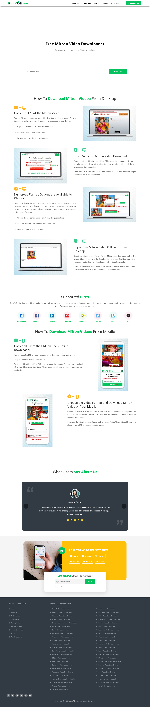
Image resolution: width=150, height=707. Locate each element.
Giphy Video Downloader (107, 637)
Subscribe (90, 582)
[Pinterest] (17, 695)
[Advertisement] (66, 15)
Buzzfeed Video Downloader (108, 612)
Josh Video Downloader (107, 647)
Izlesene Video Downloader (62, 647)
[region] (75, 60)
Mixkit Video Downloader (107, 658)
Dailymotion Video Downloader (109, 619)
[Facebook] (8, 695)
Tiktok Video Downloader (107, 675)
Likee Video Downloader (107, 651)
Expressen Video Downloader (109, 630)
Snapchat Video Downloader (62, 672)
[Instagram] (26, 695)
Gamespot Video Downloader (63, 637)
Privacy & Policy (16, 623)
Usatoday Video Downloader (108, 682)
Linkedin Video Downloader (62, 654)
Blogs (105, 3)
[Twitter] (12, 695)
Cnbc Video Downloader (107, 616)
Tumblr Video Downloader (107, 679)
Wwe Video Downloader (107, 686)
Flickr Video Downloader (107, 633)
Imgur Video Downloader (61, 644)
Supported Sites (17, 626)
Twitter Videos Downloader (62, 682)
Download (117, 71)
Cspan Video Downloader (61, 619)
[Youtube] (30, 695)
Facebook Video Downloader (62, 633)
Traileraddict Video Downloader (63, 679)
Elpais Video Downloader (61, 626)
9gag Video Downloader (61, 609)
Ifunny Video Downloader (61, 640)
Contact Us (134, 3)
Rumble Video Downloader (61, 668)
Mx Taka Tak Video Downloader (109, 661)
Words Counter (16, 637)
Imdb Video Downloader (107, 640)
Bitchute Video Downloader (62, 612)
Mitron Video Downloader (61, 658)
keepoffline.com (74, 701)
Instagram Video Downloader (109, 644)
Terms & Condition (17, 630)
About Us (75, 3)
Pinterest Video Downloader (62, 665)
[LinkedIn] (21, 695)
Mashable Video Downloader (108, 654)
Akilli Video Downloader (106, 609)
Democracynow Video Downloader (64, 623)
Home (13, 609)
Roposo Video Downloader (108, 665)
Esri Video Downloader (60, 630)
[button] (25, 506)
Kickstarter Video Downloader (63, 651)
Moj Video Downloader (60, 661)
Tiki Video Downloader (60, 675)
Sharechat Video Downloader (109, 668)
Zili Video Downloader (60, 689)
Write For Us (15, 616)
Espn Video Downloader (107, 626)
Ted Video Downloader (106, 672)
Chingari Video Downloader (62, 616)
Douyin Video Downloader (107, 623)
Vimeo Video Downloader (61, 686)
